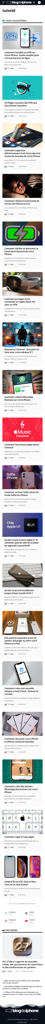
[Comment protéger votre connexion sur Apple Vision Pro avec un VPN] (22, 284)
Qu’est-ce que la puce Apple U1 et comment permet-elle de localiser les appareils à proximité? (21, 542)
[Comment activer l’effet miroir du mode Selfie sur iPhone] (22, 477)
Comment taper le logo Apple (19, 837)
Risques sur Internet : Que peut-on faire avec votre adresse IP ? (21, 351)
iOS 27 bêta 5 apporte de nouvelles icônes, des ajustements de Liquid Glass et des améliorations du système (22, 964)
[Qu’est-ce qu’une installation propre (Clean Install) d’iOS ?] (22, 575)
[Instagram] (12, 921)
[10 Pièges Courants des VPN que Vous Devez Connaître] (22, 88)
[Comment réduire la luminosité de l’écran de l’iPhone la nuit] (22, 186)
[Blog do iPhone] (19, 2)
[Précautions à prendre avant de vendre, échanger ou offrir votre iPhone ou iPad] (22, 623)
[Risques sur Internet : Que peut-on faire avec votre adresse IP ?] (22, 334)
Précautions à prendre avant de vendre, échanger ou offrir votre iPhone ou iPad (20, 641)
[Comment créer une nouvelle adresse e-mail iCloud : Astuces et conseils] (22, 673)
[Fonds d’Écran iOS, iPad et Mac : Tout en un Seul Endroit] (22, 867)
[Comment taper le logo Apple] (22, 822)
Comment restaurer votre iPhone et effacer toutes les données (21, 740)
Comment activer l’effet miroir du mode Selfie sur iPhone (21, 493)
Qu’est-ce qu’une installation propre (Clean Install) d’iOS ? (19, 592)
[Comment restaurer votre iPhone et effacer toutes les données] (22, 724)
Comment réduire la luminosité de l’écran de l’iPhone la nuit (21, 202)
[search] (34, 2)
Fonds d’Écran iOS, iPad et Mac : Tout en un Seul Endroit (20, 883)
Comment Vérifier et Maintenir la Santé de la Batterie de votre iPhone (21, 251)
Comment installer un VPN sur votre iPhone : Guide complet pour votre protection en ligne (21, 55)
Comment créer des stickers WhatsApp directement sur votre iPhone (21, 789)
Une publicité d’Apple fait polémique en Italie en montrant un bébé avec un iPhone (21, 987)
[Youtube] (33, 921)
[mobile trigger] (4, 2)
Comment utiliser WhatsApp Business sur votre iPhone (18, 398)
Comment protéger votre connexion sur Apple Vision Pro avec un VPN (19, 302)
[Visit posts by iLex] (5, 68)
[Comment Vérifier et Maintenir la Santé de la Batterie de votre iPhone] (22, 233)
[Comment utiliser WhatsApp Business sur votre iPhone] (22, 382)
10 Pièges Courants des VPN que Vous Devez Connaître (20, 104)
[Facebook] (12, 913)
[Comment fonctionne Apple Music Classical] (22, 430)
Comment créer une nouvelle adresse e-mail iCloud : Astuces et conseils (21, 691)
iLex (12, 68)
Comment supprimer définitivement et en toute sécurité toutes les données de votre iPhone (22, 153)
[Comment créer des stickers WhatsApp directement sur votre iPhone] (22, 771)
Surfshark (10, 346)
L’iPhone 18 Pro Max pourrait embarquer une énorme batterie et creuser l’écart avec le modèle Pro (21, 994)
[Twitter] (33, 913)
